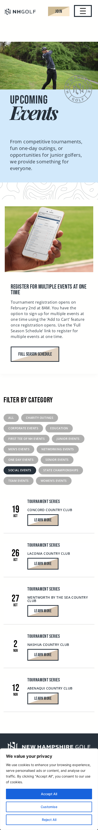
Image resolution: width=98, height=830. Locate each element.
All (11, 418)
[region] (49, 789)
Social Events (19, 470)
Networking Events (57, 449)
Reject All (49, 820)
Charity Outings (40, 418)
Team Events (18, 481)
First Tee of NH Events (26, 439)
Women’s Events (54, 481)
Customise (49, 807)
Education (59, 428)
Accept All (49, 794)
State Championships (60, 470)
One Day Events (21, 460)
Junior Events (68, 439)
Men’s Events (18, 449)
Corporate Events (23, 428)
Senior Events (57, 460)
